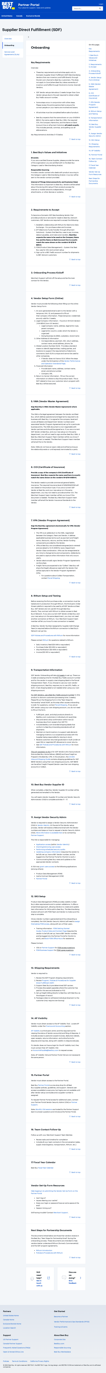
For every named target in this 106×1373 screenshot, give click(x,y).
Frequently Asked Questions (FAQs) (16, 1348)
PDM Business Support (45, 950)
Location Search (9, 1328)
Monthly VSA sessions (44, 1109)
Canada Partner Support (12, 1344)
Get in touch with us (39, 1283)
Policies (6, 1361)
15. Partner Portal (95, 155)
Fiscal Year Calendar (46, 1168)
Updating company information (48, 852)
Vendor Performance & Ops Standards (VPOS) (71, 1322)
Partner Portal (41, 879)
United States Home (11, 1315)
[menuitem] (12, 38)
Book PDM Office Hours (54, 938)
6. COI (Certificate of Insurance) (94, 95)
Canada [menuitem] (19, 16)
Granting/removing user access (48, 847)
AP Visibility (35, 1031)
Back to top (75, 139)
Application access (43, 844)
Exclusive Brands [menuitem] (33, 16)
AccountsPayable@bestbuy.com (45, 1050)
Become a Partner (61, 1316)
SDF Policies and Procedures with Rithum (47, 635)
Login (101, 4)
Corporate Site (59, 1339)
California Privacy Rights (39, 1361)
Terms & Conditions (19, 1361)
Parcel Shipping (54, 578)
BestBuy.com (59, 1344)
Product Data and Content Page (54, 931)
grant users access (47, 866)
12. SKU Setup (94, 140)
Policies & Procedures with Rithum (49, 1253)
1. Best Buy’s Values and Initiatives (93, 57)
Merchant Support (61, 1213)
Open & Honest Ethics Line (13, 1352)
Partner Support (37, 835)
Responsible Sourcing (62, 1348)
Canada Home (8, 1320)
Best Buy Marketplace (62, 1352)
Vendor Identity (43, 825)
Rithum (45, 640)
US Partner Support (10, 1339)
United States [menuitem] (6, 16)
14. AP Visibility (94, 151)
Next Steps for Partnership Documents (94, 180)
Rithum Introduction (44, 1250)
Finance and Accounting (55, 1026)
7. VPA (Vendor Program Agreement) (94, 104)
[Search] (100, 8)
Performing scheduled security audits (50, 849)
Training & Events (60, 1327)
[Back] (28, 37)
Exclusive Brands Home (12, 1324)
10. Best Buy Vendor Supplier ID (95, 126)
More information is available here (49, 833)
